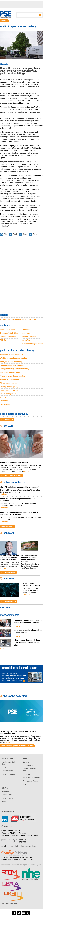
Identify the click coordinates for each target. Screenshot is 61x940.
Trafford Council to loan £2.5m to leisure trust (18, 319)
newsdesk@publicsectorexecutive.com (23, 846)
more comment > (8, 572)
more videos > (7, 419)
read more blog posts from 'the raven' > (17, 746)
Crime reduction (6, 404)
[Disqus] (21, 275)
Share (25, 234)
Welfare (3, 397)
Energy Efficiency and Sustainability (14, 369)
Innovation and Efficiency (10, 372)
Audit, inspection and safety (11, 362)
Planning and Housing (8, 383)
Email (15, 234)
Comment (36, 234)
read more (4, 494)
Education (4, 401)
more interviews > (8, 601)
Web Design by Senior (10, 903)
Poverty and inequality (9, 387)
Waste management (8, 394)
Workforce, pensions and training (13, 358)
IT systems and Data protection (12, 376)
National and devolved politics (12, 365)
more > (26, 471)
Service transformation (9, 380)
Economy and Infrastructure (11, 355)
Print (5, 234)
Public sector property (9, 390)
